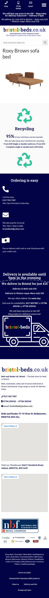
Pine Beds (18, 554)
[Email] (30, 2)
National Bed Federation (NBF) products (24, 578)
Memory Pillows (27, 559)
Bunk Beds (15, 557)
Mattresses (38, 557)
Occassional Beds (26, 557)
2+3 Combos (15, 562)
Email (30, 6)
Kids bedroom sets (28, 562)
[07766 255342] (18, 2)
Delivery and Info (30, 584)
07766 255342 (18, 7)
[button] (44, 5)
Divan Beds (9, 554)
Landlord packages (28, 564)
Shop (6, 6)
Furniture (40, 562)
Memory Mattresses (12, 559)
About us (15, 584)
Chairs (17, 564)
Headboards (39, 559)
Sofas (8, 562)
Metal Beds (27, 554)
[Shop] (6, 2)
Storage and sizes (24, 590)
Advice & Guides (24, 573)
